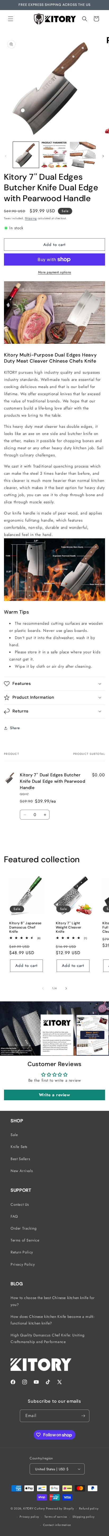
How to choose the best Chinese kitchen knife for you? (53, 1301)
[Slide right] (103, 156)
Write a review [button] (54, 1095)
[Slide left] (6, 156)
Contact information (57, 1525)
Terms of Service (25, 1240)
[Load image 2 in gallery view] (54, 155)
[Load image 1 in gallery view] (26, 155)
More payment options (54, 272)
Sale (14, 1134)
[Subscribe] (83, 1416)
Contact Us (20, 1204)
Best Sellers (20, 1158)
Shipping (31, 218)
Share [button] (15, 727)
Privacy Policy (23, 1264)
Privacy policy (29, 1517)
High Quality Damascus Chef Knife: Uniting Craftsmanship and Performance (48, 1338)
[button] (10, 19)
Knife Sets (19, 1146)
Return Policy (22, 1252)
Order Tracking (24, 1228)
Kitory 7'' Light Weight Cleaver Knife (68, 927)
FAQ (14, 1216)
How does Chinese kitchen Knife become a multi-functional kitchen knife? (53, 1320)
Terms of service (55, 1517)
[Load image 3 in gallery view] (83, 155)
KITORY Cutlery (34, 1508)
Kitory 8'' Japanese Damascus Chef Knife (25, 927)
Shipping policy (83, 1517)
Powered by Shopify (60, 1508)
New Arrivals (22, 1170)
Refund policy (88, 1508)
